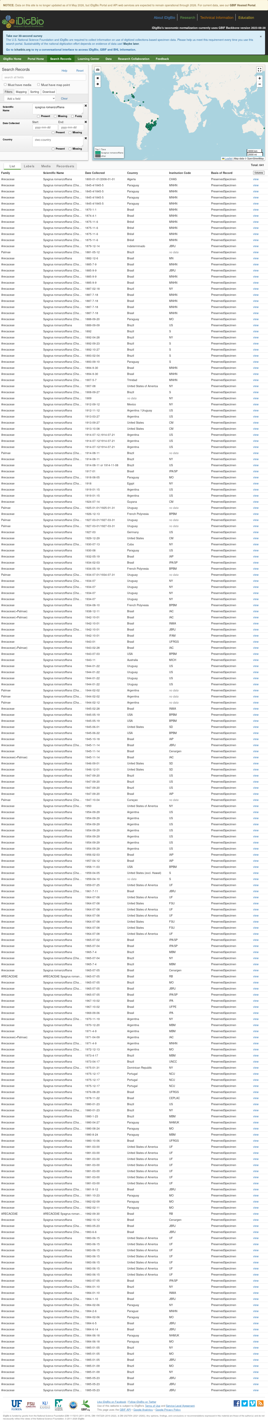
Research (187, 17)
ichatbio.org (22, 49)
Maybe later (131, 44)
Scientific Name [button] (53, 173)
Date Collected (11, 123)
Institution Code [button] (180, 173)
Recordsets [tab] (65, 166)
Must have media (19, 84)
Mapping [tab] (21, 92)
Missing (62, 116)
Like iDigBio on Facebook (111, 1402)
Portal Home (36, 59)
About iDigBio (164, 17)
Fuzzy (78, 116)
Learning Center (88, 59)
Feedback (162, 59)
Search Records (60, 59)
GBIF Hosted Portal (242, 5)
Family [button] (5, 173)
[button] (85, 106)
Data (109, 59)
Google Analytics (143, 1409)
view (256, 179)
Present (45, 116)
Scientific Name (8, 108)
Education (246, 17)
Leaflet (228, 158)
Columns (259, 172)
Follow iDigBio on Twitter (142, 1402)
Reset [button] (80, 70)
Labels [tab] (29, 166)
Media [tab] (46, 166)
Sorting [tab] (34, 92)
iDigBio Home (12, 59)
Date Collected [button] (95, 173)
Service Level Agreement (180, 1406)
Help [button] (64, 70)
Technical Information (216, 17)
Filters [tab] (8, 92)
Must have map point (55, 84)
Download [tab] (49, 92)
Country (7, 139)
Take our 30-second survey (24, 36)
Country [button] (132, 173)
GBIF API (125, 1409)
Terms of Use (152, 1406)
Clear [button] (64, 98)
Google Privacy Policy (168, 1409)
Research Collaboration (133, 59)
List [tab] (12, 166)
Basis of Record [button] (221, 173)
